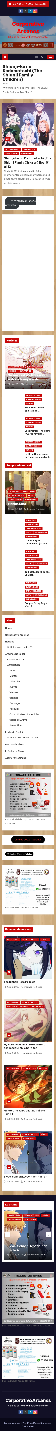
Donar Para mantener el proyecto (20, 203)
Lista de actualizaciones (28, 839)
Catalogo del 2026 (16, 495)
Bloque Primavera (12, 149)
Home (8, 628)
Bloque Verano (28, 491)
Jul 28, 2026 (13, 1119)
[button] (43, 57)
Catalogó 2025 (29, 149)
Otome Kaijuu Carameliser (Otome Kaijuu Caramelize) (36, 543)
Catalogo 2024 (15, 659)
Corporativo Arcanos (17, 635)
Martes (13, 676)
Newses (44, 1423)
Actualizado (14, 491)
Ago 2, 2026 (13, 1053)
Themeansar (28, 1426)
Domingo (14, 703)
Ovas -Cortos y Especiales (24, 714)
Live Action (15, 725)
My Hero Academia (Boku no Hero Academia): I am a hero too (24, 1046)
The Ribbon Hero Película (19, 982)
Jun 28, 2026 (18, 384)
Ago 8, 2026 (13, 987)
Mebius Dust (17, 504)
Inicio (5, 83)
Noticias (12, 371)
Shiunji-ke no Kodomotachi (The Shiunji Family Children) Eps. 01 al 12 (27, 162)
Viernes (13, 692)
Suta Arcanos (26, 154)
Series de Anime (11, 154)
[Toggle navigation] (37, 57)
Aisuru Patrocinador (16, 758)
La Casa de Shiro (14, 744)
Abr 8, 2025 (13, 171)
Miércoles (14, 681)
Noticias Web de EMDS (19, 647)
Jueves (30, 495)
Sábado (13, 698)
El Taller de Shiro (14, 751)
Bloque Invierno (13, 1068)
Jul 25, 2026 (13, 1181)
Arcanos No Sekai (31, 171)
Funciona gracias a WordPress (18, 1423)
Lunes (12, 670)
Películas (14, 709)
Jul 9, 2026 (17, 509)
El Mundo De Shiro (34, 367)
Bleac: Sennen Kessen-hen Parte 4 (26, 1176)
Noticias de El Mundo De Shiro (23, 737)
